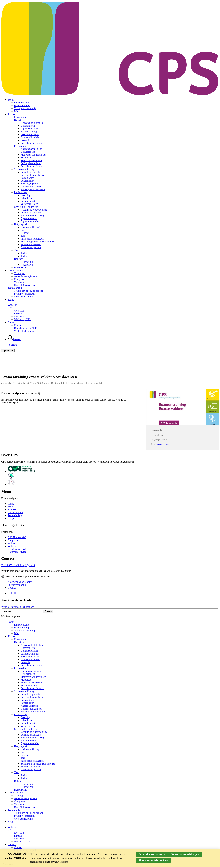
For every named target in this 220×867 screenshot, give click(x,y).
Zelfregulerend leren (31, 163)
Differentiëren (28, 125)
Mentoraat (26, 157)
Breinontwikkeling (30, 227)
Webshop (12, 305)
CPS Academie (15, 270)
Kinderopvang (21, 102)
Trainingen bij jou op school (28, 290)
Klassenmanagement (31, 149)
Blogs (11, 299)
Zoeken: (8, 611)
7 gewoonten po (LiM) (32, 215)
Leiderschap (20, 192)
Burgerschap (20, 267)
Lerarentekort (27, 180)
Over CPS (19, 310)
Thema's (12, 114)
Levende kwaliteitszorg (32, 175)
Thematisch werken (31, 244)
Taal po (24, 253)
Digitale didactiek (29, 128)
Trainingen (19, 273)
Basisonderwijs (22, 105)
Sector (11, 99)
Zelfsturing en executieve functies (38, 241)
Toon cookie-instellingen (185, 854)
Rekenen (25, 232)
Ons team (19, 316)
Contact (12, 322)
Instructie (25, 140)
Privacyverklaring (17, 584)
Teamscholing (15, 287)
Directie (18, 313)
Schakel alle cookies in (152, 854)
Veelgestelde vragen (24, 331)
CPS (10, 307)
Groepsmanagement (31, 247)
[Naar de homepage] (110, 94)
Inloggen (12, 344)
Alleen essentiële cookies (153, 860)
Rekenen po (27, 261)
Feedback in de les (30, 134)
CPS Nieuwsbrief (17, 537)
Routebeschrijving (17, 551)
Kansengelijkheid (29, 183)
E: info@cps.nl (27, 565)
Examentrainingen (30, 131)
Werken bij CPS (22, 319)
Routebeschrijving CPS (26, 328)
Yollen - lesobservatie (31, 160)
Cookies (12, 587)
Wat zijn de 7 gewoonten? (34, 209)
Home (11, 503)
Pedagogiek (20, 146)
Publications (28, 606)
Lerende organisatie (31, 172)
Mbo (16, 111)
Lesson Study (27, 177)
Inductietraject (28, 201)
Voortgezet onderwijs (25, 108)
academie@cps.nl (165, 444)
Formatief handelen (30, 137)
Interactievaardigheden (32, 238)
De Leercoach (28, 151)
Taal (23, 235)
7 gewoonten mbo (30, 221)
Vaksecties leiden (29, 204)
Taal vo (24, 256)
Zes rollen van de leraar (32, 143)
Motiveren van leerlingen (33, 154)
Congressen (20, 279)
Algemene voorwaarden (20, 582)
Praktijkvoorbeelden (24, 293)
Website (5, 606)
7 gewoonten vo (29, 218)
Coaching (25, 195)
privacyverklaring (59, 861)
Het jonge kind (21, 224)
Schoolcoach (27, 198)
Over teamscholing (23, 296)
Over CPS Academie (24, 285)
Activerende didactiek (32, 122)
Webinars (19, 282)
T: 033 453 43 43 (10, 565)
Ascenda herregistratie (25, 276)
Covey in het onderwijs (26, 206)
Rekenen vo (27, 264)
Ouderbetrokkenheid (31, 186)
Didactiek (19, 120)
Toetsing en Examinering (33, 189)
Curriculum (20, 117)
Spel (23, 230)
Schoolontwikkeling (24, 169)
